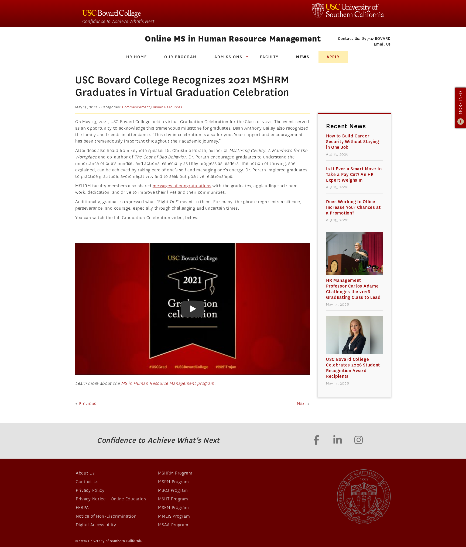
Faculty (269, 56)
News (302, 56)
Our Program (180, 56)
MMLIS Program (174, 516)
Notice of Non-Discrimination (106, 516)
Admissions (228, 56)
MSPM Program (173, 481)
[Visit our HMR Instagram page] (358, 441)
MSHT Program (173, 499)
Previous (87, 403)
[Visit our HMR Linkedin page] (337, 441)
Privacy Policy (90, 490)
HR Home (136, 56)
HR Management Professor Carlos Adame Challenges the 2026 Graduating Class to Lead (353, 289)
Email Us (382, 44)
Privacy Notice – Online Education (111, 499)
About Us (85, 473)
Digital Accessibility (96, 525)
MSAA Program (173, 525)
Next (301, 403)
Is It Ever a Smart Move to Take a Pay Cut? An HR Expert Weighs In (354, 174)
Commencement (136, 107)
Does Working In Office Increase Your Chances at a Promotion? (353, 207)
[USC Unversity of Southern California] (364, 496)
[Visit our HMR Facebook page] (316, 441)
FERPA (82, 507)
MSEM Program (173, 507)
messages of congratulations (182, 186)
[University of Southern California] (348, 10)
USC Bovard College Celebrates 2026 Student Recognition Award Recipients (353, 367)
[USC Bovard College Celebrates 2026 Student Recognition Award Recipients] (354, 335)
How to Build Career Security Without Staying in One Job (352, 141)
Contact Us (87, 481)
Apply (333, 56)
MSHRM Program (175, 473)
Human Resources (166, 107)
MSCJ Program (173, 490)
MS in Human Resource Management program (167, 383)
